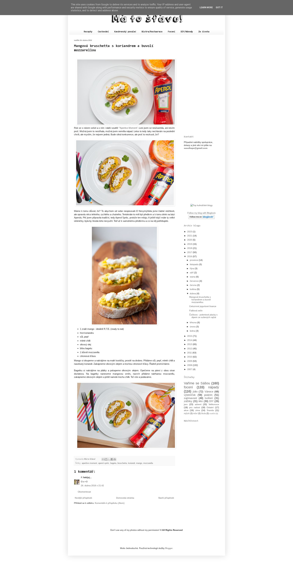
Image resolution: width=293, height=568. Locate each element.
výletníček (190, 395)
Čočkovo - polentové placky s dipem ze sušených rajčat (203, 315)
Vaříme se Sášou (197, 383)
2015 (190, 336)
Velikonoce (214, 404)
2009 (190, 361)
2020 (190, 240)
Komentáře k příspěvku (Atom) (110, 503)
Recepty (88, 32)
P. (82, 477)
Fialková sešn (196, 310)
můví (195, 413)
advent (198, 404)
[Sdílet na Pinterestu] (114, 459)
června (193, 285)
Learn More (206, 7)
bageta (113, 463)
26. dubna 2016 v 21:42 (92, 485)
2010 (190, 357)
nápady (213, 387)
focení (188, 387)
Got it (219, 7)
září (192, 272)
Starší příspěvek (166, 498)
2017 (190, 252)
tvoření (209, 398)
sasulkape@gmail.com (195, 148)
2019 (190, 244)
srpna (193, 276)
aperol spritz (103, 463)
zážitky (188, 401)
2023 (190, 231)
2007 (190, 369)
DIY (211, 401)
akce (186, 410)
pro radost (194, 407)
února (193, 326)
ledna (193, 331)
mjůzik (187, 413)
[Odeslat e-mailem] (103, 459)
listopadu (194, 264)
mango (139, 463)
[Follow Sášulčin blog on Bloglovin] (201, 218)
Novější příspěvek (83, 498)
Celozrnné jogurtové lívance (202, 306)
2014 (190, 340)
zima (197, 410)
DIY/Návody (187, 32)
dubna (193, 293)
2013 (190, 344)
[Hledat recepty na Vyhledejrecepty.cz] (201, 205)
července (194, 281)
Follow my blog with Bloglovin (201, 213)
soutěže (212, 413)
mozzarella (148, 463)
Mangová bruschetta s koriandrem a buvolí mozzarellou (200, 299)
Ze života (203, 32)
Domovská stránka (125, 498)
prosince (194, 260)
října (192, 268)
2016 (190, 256)
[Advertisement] (201, 85)
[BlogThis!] (106, 459)
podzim (208, 395)
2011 (189, 352)
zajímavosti (190, 398)
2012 (190, 348)
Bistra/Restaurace (152, 32)
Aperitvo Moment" (129, 128)
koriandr (131, 463)
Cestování (103, 32)
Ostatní (210, 407)
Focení (171, 32)
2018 (190, 248)
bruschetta (122, 463)
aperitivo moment (89, 463)
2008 (190, 365)
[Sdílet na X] (108, 459)
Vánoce (209, 391)
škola (203, 413)
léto (201, 401)
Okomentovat (84, 492)
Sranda (210, 410)
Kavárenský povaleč (125, 32)
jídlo (195, 391)
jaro (186, 404)
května (193, 289)
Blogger (168, 548)
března (193, 322)
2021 (190, 235)
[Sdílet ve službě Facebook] (111, 459)
